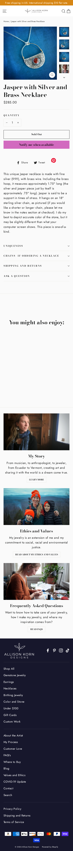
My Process (11, 742)
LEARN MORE (36, 479)
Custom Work (12, 722)
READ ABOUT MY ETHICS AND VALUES (36, 554)
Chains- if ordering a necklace (31, 255)
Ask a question (17, 276)
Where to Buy (12, 762)
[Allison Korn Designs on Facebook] (48, 650)
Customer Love (13, 749)
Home (6, 21)
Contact (8, 788)
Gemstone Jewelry (15, 675)
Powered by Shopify (50, 847)
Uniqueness (13, 246)
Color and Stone (14, 702)
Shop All (9, 669)
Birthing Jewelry (13, 695)
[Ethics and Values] (36, 506)
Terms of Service (14, 822)
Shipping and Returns (23, 266)
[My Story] (36, 431)
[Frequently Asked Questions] (36, 581)
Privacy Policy (12, 809)
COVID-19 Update (15, 782)
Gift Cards (10, 715)
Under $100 (11, 708)
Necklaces (10, 688)
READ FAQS (36, 629)
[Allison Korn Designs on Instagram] (61, 650)
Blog (6, 768)
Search (8, 795)
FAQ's (7, 755)
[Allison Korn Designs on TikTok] (67, 650)
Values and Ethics (14, 775)
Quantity (12, 115)
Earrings (9, 682)
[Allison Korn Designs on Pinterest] (54, 650)
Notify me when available (36, 145)
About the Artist (13, 735)
